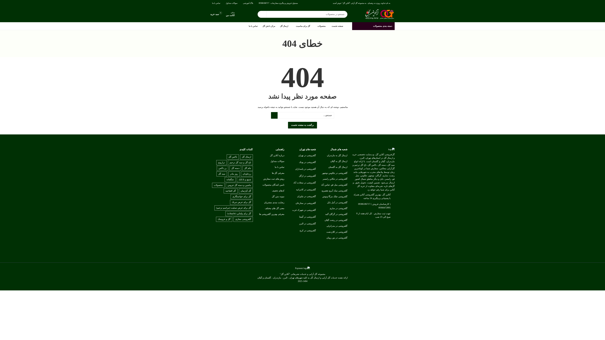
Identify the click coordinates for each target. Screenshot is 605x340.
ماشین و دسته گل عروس (239, 185)
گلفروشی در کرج (308, 230)
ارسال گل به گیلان (338, 161)
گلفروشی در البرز (307, 223)
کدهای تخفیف (278, 191)
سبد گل (221, 174)
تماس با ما (279, 167)
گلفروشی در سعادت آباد (304, 182)
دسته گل (235, 168)
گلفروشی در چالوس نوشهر (334, 173)
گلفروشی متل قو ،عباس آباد (334, 185)
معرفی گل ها (278, 173)
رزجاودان (247, 174)
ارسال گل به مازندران (337, 155)
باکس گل (232, 157)
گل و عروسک (224, 219)
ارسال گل (246, 157)
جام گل (247, 168)
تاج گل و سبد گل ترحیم (240, 162)
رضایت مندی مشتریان (274, 202)
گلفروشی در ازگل (307, 176)
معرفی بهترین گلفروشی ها (271, 214)
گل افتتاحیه (230, 191)
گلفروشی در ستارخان (306, 203)
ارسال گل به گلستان (337, 167)
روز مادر (234, 174)
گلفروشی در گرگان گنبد (336, 214)
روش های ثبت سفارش (273, 179)
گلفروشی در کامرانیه (306, 189)
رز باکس (223, 168)
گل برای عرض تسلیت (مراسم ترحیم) (233, 208)
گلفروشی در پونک (307, 162)
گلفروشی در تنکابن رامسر (335, 179)
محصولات (218, 185)
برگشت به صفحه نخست (302, 125)
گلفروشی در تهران (307, 155)
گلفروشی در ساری (338, 208)
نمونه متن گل (278, 196)
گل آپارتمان (246, 191)
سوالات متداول (277, 161)
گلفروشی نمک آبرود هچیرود (334, 191)
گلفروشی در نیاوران (306, 196)
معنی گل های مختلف (274, 208)
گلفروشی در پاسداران (305, 169)
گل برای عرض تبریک (241, 202)
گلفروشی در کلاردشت (336, 232)
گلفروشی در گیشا (307, 217)
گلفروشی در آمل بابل (337, 202)
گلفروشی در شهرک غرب (304, 210)
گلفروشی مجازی (243, 219)
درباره (281, 155)
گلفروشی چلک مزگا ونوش (334, 196)
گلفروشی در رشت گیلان (336, 220)
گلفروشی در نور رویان (336, 238)
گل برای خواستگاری (241, 196)
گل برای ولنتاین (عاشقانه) (239, 213)
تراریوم (221, 162)
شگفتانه (230, 179)
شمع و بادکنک (245, 179)
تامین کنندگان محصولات (273, 185)
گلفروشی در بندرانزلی (336, 226)
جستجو (262, 14)
